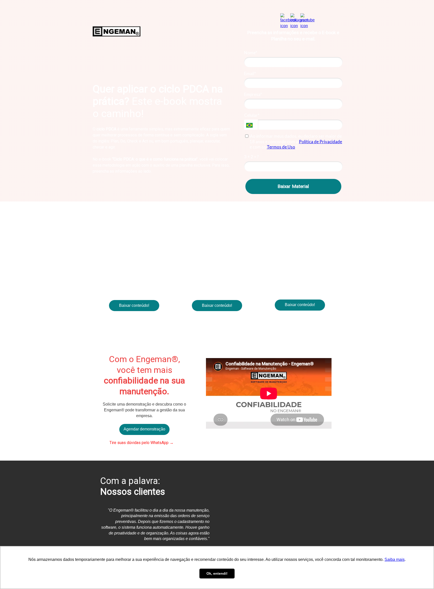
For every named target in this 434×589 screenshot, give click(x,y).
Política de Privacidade (320, 141)
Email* (250, 73)
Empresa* (253, 94)
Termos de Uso (281, 147)
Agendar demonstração (144, 429)
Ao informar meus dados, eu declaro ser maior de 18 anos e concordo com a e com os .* (296, 141)
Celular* (251, 115)
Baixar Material (293, 186)
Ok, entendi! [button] (217, 573)
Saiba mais (395, 559)
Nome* (250, 52)
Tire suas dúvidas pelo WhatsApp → (141, 442)
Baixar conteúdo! (134, 305)
